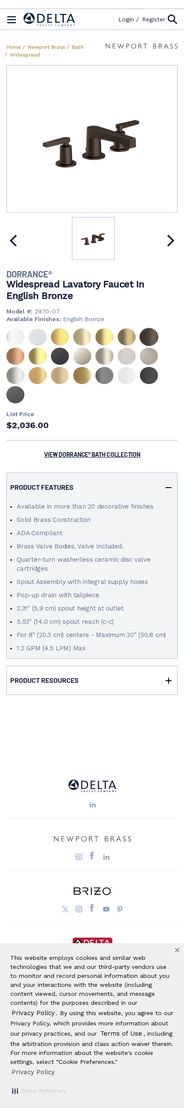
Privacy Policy (33, 1072)
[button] (38, 1091)
